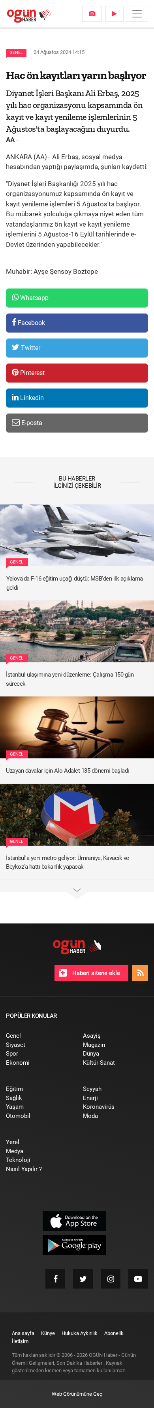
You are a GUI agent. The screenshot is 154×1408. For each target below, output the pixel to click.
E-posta (31, 423)
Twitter (29, 348)
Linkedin (31, 398)
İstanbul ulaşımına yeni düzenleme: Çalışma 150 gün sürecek (69, 679)
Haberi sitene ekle (95, 973)
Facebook (30, 323)
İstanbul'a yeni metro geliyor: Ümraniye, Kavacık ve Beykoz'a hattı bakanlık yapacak (67, 862)
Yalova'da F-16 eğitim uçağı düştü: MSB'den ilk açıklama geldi (74, 583)
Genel (16, 52)
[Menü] (137, 14)
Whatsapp (34, 298)
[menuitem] (92, 14)
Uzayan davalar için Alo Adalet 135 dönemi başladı (67, 770)
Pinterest (32, 373)
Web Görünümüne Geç (77, 1394)
